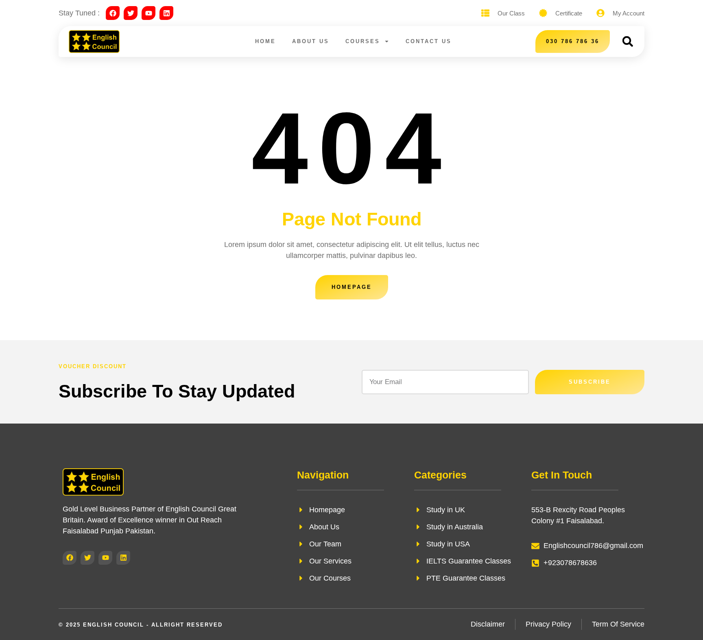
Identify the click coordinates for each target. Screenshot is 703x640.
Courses (362, 41)
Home (265, 41)
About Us (310, 41)
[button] (627, 41)
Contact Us (429, 41)
